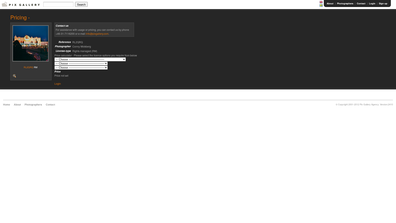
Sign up (383, 3)
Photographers (345, 3)
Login (372, 3)
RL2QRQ (28, 67)
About (330, 3)
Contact (361, 3)
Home (6, 104)
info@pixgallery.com (97, 33)
